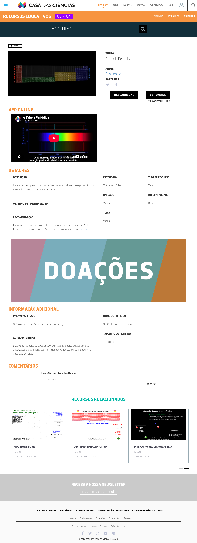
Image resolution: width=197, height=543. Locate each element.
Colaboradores (86, 518)
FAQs (113, 526)
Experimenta (157, 5)
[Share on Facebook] (116, 85)
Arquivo (73, 518)
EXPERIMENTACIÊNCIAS (143, 510)
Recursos (103, 5)
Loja (171, 5)
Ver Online (158, 95)
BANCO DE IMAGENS (85, 510)
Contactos (121, 526)
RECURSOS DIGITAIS (46, 510)
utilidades (85, 229)
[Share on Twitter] (107, 85)
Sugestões (100, 518)
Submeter (189, 16)
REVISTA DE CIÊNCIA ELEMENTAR (113, 510)
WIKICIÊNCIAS (66, 510)
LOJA (160, 510)
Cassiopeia (113, 74)
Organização (114, 518)
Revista (141, 5)
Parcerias (127, 518)
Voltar (15, 46)
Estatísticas (104, 526)
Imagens (127, 5)
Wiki (115, 5)
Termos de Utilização (79, 526)
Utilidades (93, 526)
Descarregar (124, 95)
